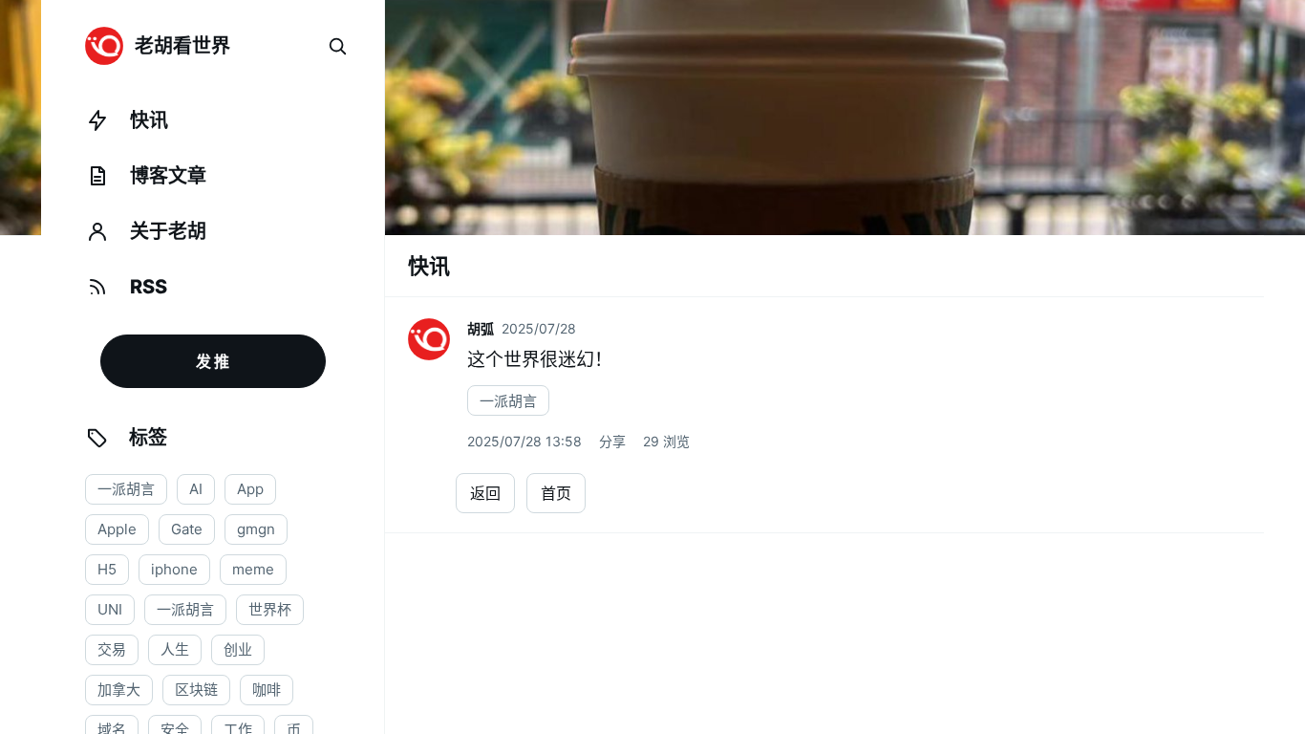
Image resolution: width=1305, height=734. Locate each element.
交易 (111, 649)
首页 (556, 493)
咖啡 (266, 689)
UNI (109, 609)
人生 (174, 649)
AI (196, 489)
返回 (485, 493)
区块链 (196, 689)
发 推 (212, 361)
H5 (107, 569)
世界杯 (269, 609)
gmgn (256, 529)
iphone (174, 569)
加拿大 (118, 689)
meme (253, 569)
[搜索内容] (337, 46)
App (250, 489)
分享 (612, 441)
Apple (117, 529)
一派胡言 (126, 489)
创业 (238, 649)
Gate (187, 529)
